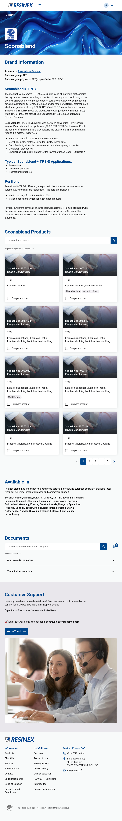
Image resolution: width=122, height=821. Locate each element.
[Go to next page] (114, 461)
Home (11, 14)
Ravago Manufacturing (29, 71)
